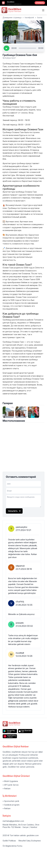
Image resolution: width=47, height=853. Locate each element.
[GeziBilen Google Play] (10, 731)
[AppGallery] (10, 736)
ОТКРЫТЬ (40, 3)
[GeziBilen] (11, 10)
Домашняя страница (12, 17)
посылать (13, 511)
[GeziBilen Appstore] (25, 731)
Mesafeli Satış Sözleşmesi (30, 841)
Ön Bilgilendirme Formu (12, 846)
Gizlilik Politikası (9, 841)
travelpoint (29, 17)
